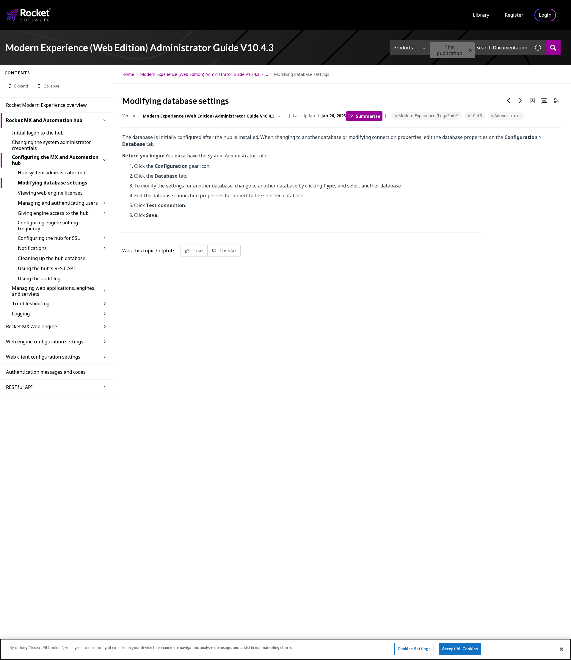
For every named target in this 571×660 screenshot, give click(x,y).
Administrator (507, 115)
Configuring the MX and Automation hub (55, 160)
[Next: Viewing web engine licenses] (520, 101)
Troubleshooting (30, 303)
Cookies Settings (414, 648)
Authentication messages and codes (46, 372)
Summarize (368, 116)
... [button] (266, 74)
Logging (21, 313)
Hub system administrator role (52, 172)
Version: (129, 115)
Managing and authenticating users (58, 203)
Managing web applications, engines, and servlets (53, 291)
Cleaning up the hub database (51, 258)
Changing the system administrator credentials (51, 145)
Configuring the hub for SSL (49, 238)
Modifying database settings (52, 182)
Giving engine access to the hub (53, 213)
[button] (470, 50)
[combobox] (479, 47)
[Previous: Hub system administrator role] (508, 101)
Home (128, 74)
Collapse (51, 85)
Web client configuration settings (43, 357)
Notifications (32, 248)
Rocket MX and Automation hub (44, 120)
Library (481, 15)
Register (514, 15)
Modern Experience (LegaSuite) (428, 115)
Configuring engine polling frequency (48, 226)
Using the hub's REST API (46, 268)
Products (403, 47)
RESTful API (19, 387)
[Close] (561, 649)
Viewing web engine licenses (50, 193)
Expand (21, 85)
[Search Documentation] (553, 47)
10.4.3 (476, 115)
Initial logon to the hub (38, 132)
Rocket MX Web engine (31, 326)
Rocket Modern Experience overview (46, 105)
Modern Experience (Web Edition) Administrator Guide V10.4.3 (199, 74)
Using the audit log (39, 278)
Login (545, 15)
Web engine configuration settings (44, 341)
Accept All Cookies (460, 648)
